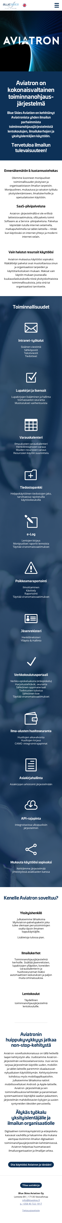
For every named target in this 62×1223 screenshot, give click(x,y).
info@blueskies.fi (31, 1200)
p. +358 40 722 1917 (31, 1203)
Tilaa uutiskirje (31, 1185)
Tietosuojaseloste (31, 1210)
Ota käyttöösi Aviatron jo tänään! (31, 1164)
